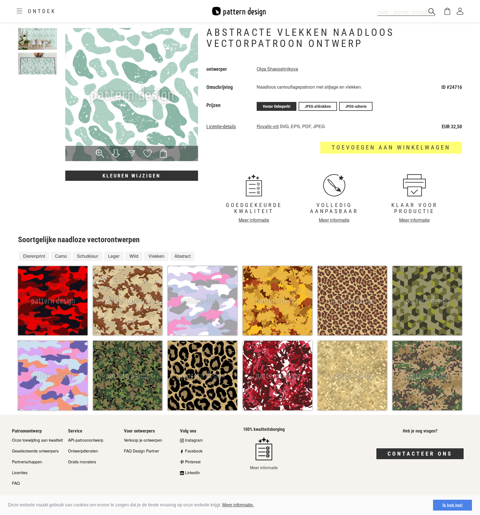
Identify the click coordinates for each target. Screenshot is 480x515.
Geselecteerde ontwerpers (35, 451)
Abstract (182, 256)
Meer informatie (254, 220)
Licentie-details (221, 126)
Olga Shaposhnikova (277, 69)
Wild (133, 256)
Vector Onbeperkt (276, 106)
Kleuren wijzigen (131, 176)
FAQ (16, 483)
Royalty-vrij (268, 126)
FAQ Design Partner (141, 451)
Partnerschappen (27, 461)
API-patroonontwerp (85, 440)
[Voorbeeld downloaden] (116, 154)
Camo (61, 256)
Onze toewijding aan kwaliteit (37, 440)
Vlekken (156, 256)
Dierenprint (34, 256)
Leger (113, 256)
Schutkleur (87, 256)
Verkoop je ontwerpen (143, 440)
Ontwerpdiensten (83, 451)
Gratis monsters (82, 461)
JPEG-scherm (355, 106)
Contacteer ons (420, 453)
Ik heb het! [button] (452, 505)
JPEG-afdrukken (318, 106)
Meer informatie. (238, 504)
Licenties (20, 472)
